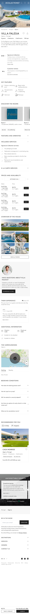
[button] (15, 358)
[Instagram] (25, 559)
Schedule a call (8, 291)
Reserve (22, 611)
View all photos (15, 257)
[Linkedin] (28, 559)
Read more (5, 319)
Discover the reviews (12, 74)
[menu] (25, 3)
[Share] (27, 33)
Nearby (11, 370)
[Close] (2, 3)
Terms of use (17, 562)
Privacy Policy (23, 532)
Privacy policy (3, 562)
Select (26, 188)
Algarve (16, 29)
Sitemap (26, 562)
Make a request (8, 611)
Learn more (10, 64)
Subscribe (24, 522)
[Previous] (2, 7)
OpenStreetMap (19, 366)
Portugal (11, 29)
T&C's (22, 562)
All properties (4, 29)
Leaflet (12, 366)
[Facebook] (22, 559)
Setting (3, 370)
